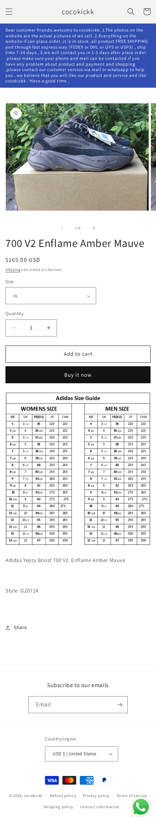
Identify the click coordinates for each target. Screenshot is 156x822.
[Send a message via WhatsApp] (141, 807)
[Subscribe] (119, 704)
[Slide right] (94, 228)
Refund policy (63, 795)
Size (9, 281)
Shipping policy (59, 806)
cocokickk (33, 795)
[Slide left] (62, 228)
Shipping (13, 269)
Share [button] (20, 627)
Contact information (99, 806)
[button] (9, 12)
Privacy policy (96, 795)
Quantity (14, 313)
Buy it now (78, 374)
